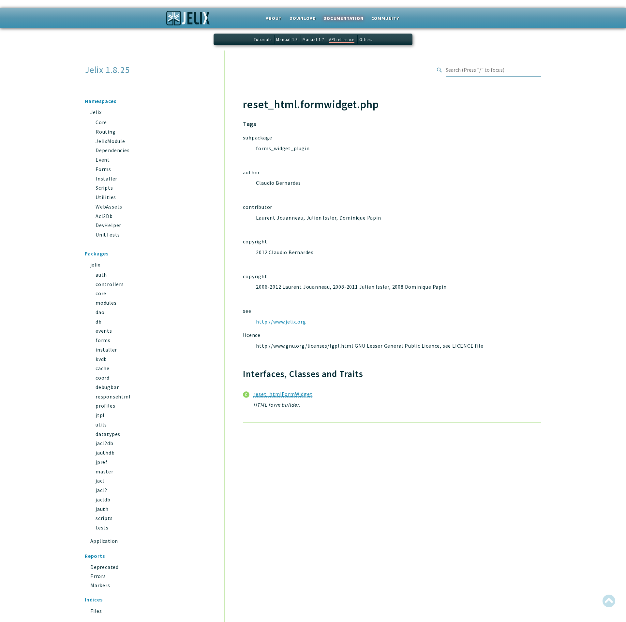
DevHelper (108, 225)
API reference (341, 39)
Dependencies (113, 150)
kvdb (101, 359)
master (104, 471)
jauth (102, 509)
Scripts (104, 187)
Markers (100, 585)
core (101, 293)
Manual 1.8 (287, 39)
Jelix (95, 112)
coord (103, 377)
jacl (100, 480)
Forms (103, 169)
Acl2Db (104, 216)
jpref (102, 462)
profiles (105, 405)
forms (103, 340)
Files (96, 611)
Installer (106, 178)
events (104, 330)
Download (303, 18)
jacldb (103, 499)
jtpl (100, 415)
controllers (110, 284)
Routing (106, 131)
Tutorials (262, 39)
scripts (104, 518)
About (274, 18)
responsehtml (113, 396)
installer (106, 349)
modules (106, 302)
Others (365, 39)
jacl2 (101, 490)
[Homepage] (188, 20)
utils (101, 424)
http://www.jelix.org (281, 321)
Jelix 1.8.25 (107, 70)
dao (100, 312)
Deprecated (104, 567)
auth (101, 274)
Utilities (106, 197)
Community (385, 18)
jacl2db (104, 443)
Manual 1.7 (313, 39)
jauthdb (105, 452)
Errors (98, 576)
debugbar (107, 387)
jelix (95, 264)
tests (102, 527)
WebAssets (109, 206)
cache (103, 368)
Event (103, 159)
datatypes (108, 434)
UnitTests (108, 234)
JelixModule (110, 141)
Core (101, 122)
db (99, 321)
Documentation (343, 18)
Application (104, 541)
